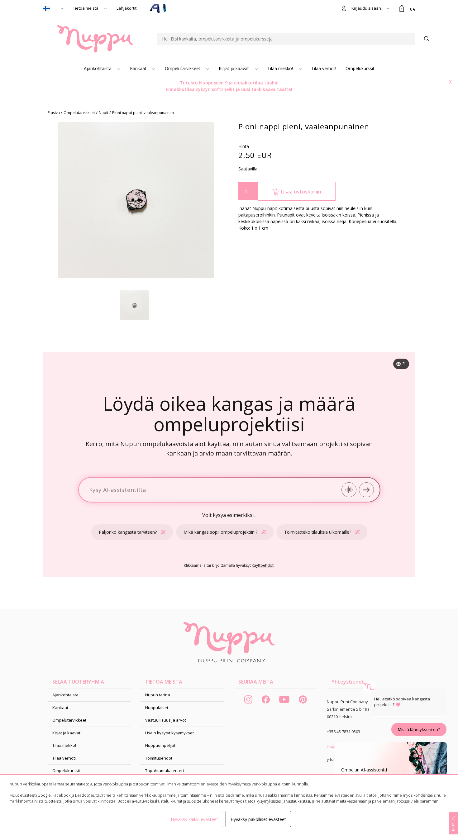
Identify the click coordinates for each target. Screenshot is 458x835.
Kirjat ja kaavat (234, 68)
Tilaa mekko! (280, 68)
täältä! (284, 89)
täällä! (271, 83)
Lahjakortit (126, 8)
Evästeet (453, 823)
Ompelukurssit (360, 68)
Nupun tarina (157, 695)
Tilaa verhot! (323, 68)
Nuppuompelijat (160, 745)
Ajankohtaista (98, 68)
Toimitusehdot (158, 758)
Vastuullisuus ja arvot (165, 720)
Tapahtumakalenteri (164, 770)
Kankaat (139, 68)
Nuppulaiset (156, 707)
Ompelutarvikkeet (183, 68)
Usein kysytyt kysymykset (169, 733)
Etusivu (54, 112)
